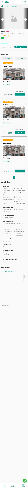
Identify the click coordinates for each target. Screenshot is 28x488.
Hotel (7, 6)
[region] (14, 290)
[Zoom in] (25, 275)
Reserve (20, 94)
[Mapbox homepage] (5, 305)
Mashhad (14, 6)
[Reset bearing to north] (25, 280)
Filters (8, 58)
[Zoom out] (25, 277)
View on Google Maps (8, 271)
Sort (22, 58)
